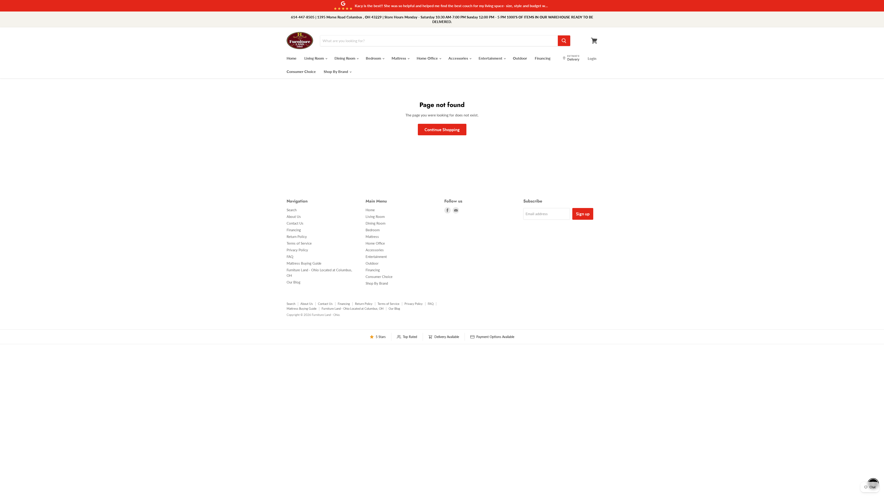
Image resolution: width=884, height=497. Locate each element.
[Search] (564, 40)
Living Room (314, 58)
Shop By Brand (336, 71)
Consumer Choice (301, 71)
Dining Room (345, 58)
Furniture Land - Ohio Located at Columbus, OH (353, 308)
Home (292, 58)
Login (592, 58)
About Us (294, 216)
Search (292, 210)
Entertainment (491, 58)
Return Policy (297, 236)
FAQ (290, 256)
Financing (542, 58)
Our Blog (293, 282)
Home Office (428, 58)
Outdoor (520, 58)
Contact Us (295, 223)
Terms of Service (299, 243)
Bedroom (374, 58)
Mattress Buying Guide (304, 263)
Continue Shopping (442, 129)
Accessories (458, 58)
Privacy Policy (297, 250)
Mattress (399, 58)
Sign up (583, 213)
